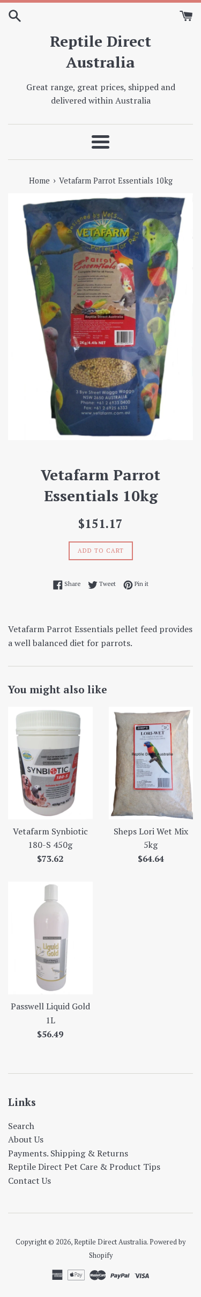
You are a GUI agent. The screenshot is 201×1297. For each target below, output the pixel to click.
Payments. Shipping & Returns (68, 1153)
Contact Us (29, 1180)
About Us (25, 1139)
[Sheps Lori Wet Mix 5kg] (151, 763)
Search (21, 1126)
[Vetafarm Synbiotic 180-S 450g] (50, 763)
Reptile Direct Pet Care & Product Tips (84, 1167)
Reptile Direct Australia (100, 51)
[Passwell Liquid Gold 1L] (50, 938)
